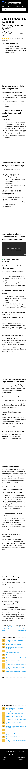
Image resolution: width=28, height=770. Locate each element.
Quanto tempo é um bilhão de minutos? (16, 719)
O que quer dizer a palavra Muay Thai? (16, 657)
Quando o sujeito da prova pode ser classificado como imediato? (15, 651)
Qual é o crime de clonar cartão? (14, 730)
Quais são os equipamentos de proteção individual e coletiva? (16, 727)
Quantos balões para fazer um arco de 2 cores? (16, 733)
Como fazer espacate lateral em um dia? (16, 671)
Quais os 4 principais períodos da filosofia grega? (14, 723)
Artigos (3, 6)
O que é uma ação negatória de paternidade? (14, 661)
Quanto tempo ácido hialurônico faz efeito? (15, 641)
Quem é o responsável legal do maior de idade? (16, 741)
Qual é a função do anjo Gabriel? (14, 713)
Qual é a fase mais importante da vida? (16, 664)
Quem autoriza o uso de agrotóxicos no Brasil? (16, 668)
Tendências (11, 6)
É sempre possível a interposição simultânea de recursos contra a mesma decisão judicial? (16, 710)
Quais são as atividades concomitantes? (22, 628)
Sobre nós (4, 758)
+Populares (19, 6)
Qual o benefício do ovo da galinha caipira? (7, 628)
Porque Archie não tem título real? (14, 716)
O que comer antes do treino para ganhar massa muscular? (14, 737)
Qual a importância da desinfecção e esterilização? (15, 648)
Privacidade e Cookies (21, 758)
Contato (11, 757)
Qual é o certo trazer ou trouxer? (14, 644)
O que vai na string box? (12, 654)
